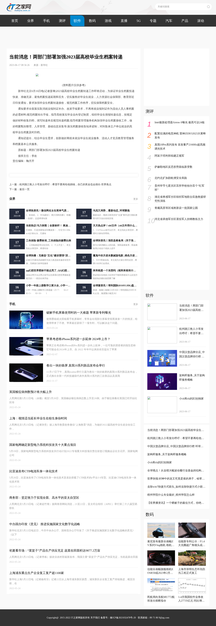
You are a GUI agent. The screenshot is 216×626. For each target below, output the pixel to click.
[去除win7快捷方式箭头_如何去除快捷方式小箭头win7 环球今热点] (176, 491)
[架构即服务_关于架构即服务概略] (176, 458)
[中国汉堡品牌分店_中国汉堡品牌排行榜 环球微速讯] (176, 450)
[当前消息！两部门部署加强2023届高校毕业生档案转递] (176, 434)
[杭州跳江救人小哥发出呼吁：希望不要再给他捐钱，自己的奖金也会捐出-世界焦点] (176, 442)
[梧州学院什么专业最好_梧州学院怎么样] (176, 499)
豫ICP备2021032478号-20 (123, 617)
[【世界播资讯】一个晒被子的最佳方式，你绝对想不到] (176, 507)
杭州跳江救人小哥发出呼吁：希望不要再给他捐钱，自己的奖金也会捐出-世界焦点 (60, 184)
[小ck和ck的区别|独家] (176, 467)
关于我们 (95, 617)
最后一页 (19, 189)
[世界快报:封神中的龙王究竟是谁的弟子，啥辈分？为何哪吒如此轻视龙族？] (176, 483)
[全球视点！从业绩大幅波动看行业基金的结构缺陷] (176, 475)
